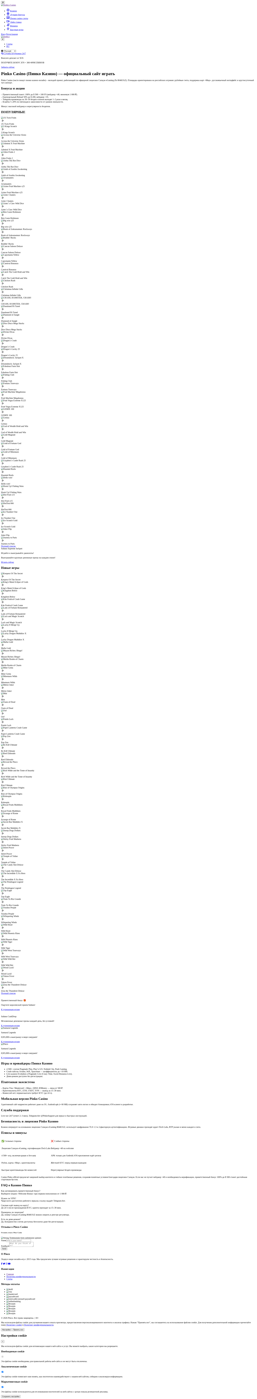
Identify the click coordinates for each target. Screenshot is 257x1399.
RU (8, 46)
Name (3, 1240)
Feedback (5, 1246)
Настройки (6, 1330)
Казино (13, 11)
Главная (10, 1274)
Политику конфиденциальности (39, 1325)
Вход (3, 34)
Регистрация (12, 34)
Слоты (9, 44)
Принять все (18, 1330)
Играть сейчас (7, 562)
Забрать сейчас (8, 67)
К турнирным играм (10, 1009)
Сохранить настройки (10, 1397)
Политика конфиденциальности (21, 1276)
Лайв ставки (16, 22)
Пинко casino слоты (19, 18)
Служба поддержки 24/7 (14, 53)
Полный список (8, 546)
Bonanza (14, 26)
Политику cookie (14, 1325)
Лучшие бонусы (17, 15)
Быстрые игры (16, 30)
